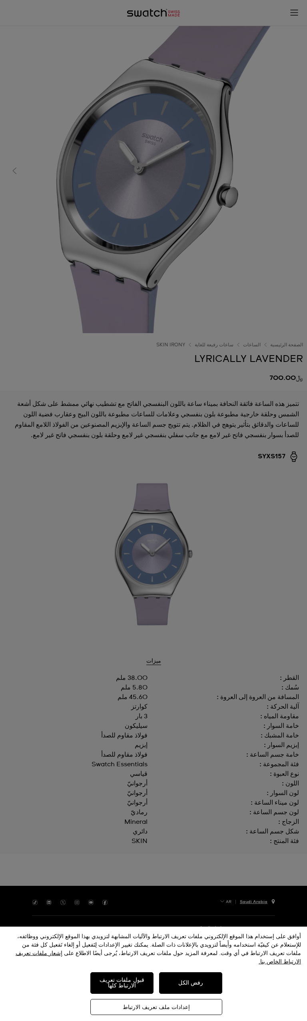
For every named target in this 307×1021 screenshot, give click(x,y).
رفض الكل (190, 983)
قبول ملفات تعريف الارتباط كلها (122, 983)
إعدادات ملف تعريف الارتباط (156, 1007)
